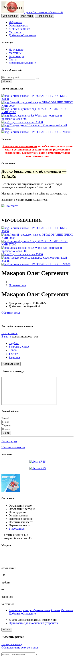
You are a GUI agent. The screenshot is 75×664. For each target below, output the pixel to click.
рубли (14, 343)
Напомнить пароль (13, 447)
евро (13, 350)
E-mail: (5, 418)
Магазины (15, 32)
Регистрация (16, 56)
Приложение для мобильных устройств (33, 623)
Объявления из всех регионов (20, 647)
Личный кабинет (19, 28)
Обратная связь (18, 25)
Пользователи (17, 285)
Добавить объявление (22, 35)
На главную (16, 49)
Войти (6, 433)
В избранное (16, 528)
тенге (13, 353)
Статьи (13, 59)
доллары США (19, 346)
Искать (7, 81)
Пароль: (6, 425)
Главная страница (20, 610)
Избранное (15, 22)
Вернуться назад (11, 644)
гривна (14, 357)
